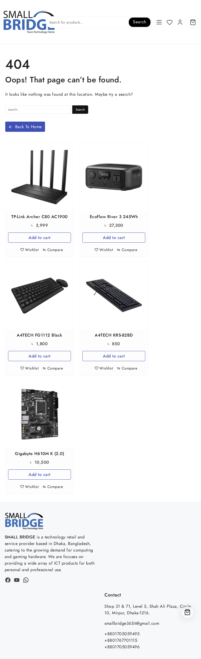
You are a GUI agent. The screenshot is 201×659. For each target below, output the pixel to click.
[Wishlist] (169, 22)
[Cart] (193, 22)
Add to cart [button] (40, 238)
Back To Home (28, 127)
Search (139, 22)
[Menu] (159, 22)
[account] (180, 22)
